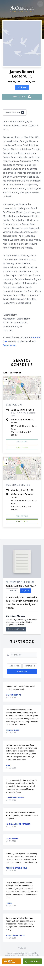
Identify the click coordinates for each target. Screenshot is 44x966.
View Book (12, 591)
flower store (9, 345)
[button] (22, 385)
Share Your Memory (16, 629)
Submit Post (22, 671)
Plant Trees (22, 447)
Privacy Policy (15, 955)
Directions (22, 441)
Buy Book (25, 591)
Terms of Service (28, 955)
